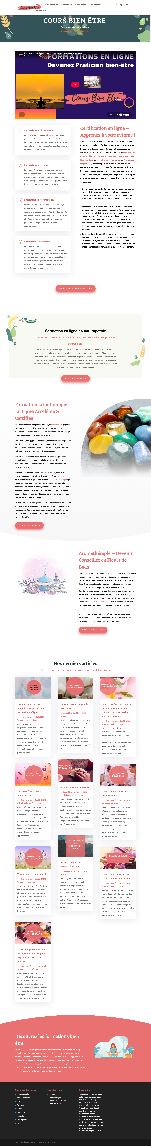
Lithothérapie (66, 5)
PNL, (126, 160)
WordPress (52, 1142)
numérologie (106, 156)
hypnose (96, 156)
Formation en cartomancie (74, 787)
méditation (115, 160)
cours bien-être (27, 717)
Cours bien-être (27, 800)
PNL (126, 5)
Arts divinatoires (51, 5)
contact (52, 1094)
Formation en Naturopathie (39, 199)
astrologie (129, 156)
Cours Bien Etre (68, 1050)
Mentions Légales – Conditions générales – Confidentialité (57, 1100)
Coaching (118, 5)
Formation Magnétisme (37, 241)
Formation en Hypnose (36, 165)
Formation (21, 720)
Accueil (39, 5)
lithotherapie (129, 153)
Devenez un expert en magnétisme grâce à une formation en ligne (30, 708)
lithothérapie (61, 480)
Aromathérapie (81, 5)
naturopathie (86, 156)
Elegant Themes (29, 1142)
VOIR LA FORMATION (75, 378)
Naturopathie (96, 5)
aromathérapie (103, 160)
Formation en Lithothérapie (39, 130)
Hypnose (107, 5)
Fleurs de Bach (97, 602)
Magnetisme (41, 10)
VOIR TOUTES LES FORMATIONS (75, 288)
